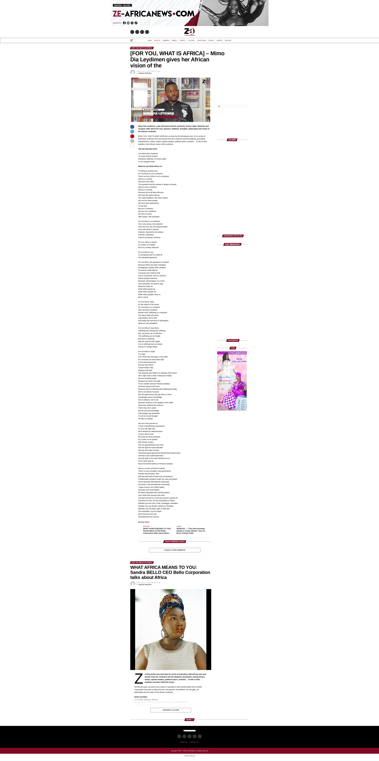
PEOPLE (211, 40)
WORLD (174, 40)
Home (150, 40)
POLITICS (157, 40)
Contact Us (194, 742)
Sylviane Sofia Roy (145, 73)
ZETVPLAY (228, 40)
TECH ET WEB (201, 40)
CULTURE (191, 40)
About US (183, 742)
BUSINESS (166, 40)
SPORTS (219, 40)
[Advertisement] (233, 90)
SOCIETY (182, 40)
